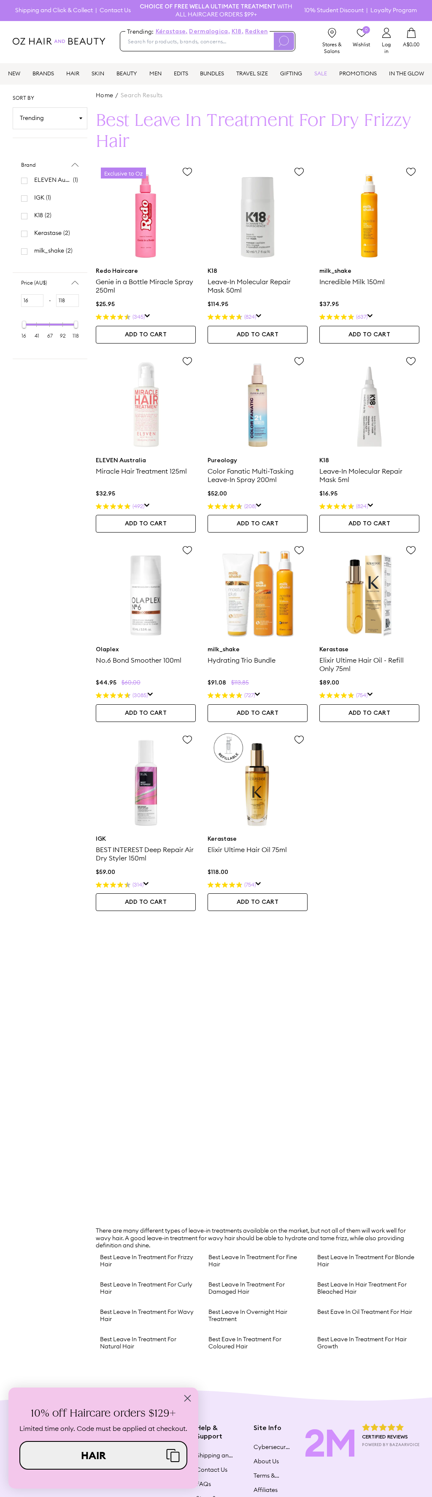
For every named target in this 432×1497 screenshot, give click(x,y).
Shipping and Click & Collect (54, 10)
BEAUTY (126, 73)
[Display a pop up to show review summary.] (147, 317)
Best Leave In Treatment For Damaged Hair (246, 1288)
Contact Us (115, 10)
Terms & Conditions (269, 1475)
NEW (14, 73)
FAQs (203, 1484)
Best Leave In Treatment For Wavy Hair (147, 1315)
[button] (103, 1455)
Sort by (23, 98)
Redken (256, 32)
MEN (155, 73)
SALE (320, 73)
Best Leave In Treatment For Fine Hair (252, 1260)
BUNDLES (212, 73)
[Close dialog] (187, 1398)
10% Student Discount (334, 10)
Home (104, 95)
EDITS (181, 73)
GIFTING (291, 73)
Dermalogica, (209, 32)
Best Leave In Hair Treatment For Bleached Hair (362, 1288)
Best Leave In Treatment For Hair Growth (362, 1342)
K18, (237, 32)
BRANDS (43, 73)
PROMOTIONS (358, 73)
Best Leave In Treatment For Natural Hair (138, 1342)
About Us (266, 1461)
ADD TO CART (146, 335)
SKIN (98, 73)
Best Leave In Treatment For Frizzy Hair (146, 1260)
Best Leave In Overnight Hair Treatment (247, 1315)
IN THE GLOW (406, 73)
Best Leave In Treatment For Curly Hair (146, 1288)
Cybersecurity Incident (272, 1447)
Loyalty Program (393, 10)
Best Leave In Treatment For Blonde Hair (365, 1260)
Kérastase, (172, 32)
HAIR (72, 73)
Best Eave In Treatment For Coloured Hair (244, 1342)
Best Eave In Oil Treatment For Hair (364, 1312)
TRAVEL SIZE (252, 73)
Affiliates (266, 1490)
